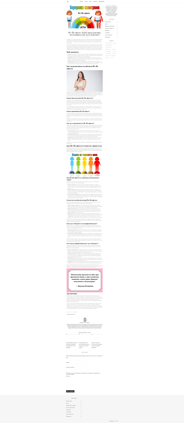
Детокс (106, 23)
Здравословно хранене (109, 26)
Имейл (67, 362)
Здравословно (109, 45)
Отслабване (84, 30)
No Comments (86, 36)
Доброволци (101, 1)
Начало (81, 1)
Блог (90, 1)
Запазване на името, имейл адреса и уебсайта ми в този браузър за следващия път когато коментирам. (83, 374)
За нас (86, 1)
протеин (107, 57)
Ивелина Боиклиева (71, 314)
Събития (95, 1)
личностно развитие (110, 55)
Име (67, 357)
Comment (68, 376)
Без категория (108, 21)
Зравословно (108, 47)
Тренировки (107, 37)
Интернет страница (70, 367)
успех (112, 57)
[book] (69, 421)
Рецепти (114, 51)
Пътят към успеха (108, 34)
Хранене (114, 53)
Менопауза (107, 30)
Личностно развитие (109, 28)
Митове (113, 49)
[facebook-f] (66, 421)
